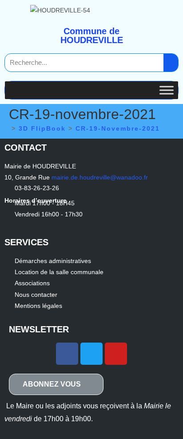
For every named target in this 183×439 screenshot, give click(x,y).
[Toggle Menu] (166, 90)
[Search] (170, 63)
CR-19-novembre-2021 (118, 128)
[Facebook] (67, 354)
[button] (56, 384)
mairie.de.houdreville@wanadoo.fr (100, 177)
